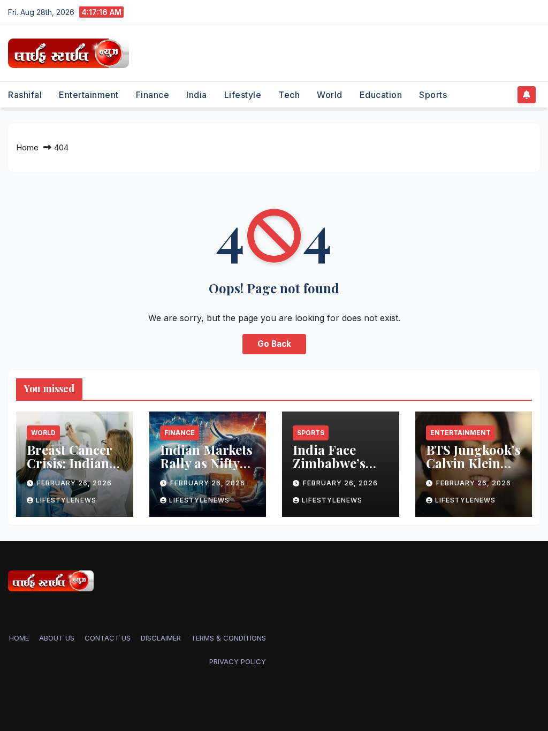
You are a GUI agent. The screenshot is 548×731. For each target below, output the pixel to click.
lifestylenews (66, 500)
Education (381, 94)
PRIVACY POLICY (237, 661)
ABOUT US (56, 638)
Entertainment (89, 94)
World (329, 94)
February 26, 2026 (74, 483)
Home (27, 147)
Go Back (274, 344)
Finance (153, 94)
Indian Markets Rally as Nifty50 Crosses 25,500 (207, 463)
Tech (289, 94)
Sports (433, 94)
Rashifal (25, 94)
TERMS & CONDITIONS (228, 638)
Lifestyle (243, 94)
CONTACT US (108, 638)
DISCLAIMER (161, 638)
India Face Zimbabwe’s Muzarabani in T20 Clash (337, 469)
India (196, 94)
